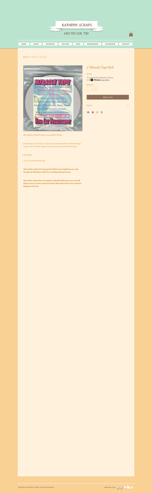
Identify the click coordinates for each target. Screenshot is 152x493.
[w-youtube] (131, 487)
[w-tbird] (125, 487)
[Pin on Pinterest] (92, 112)
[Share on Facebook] (88, 112)
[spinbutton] (92, 89)
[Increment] (95, 89)
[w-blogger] (128, 487)
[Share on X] (101, 112)
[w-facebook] (118, 488)
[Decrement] (88, 89)
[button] (131, 34)
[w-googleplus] (121, 488)
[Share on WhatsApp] (97, 112)
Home (25, 57)
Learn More (105, 80)
